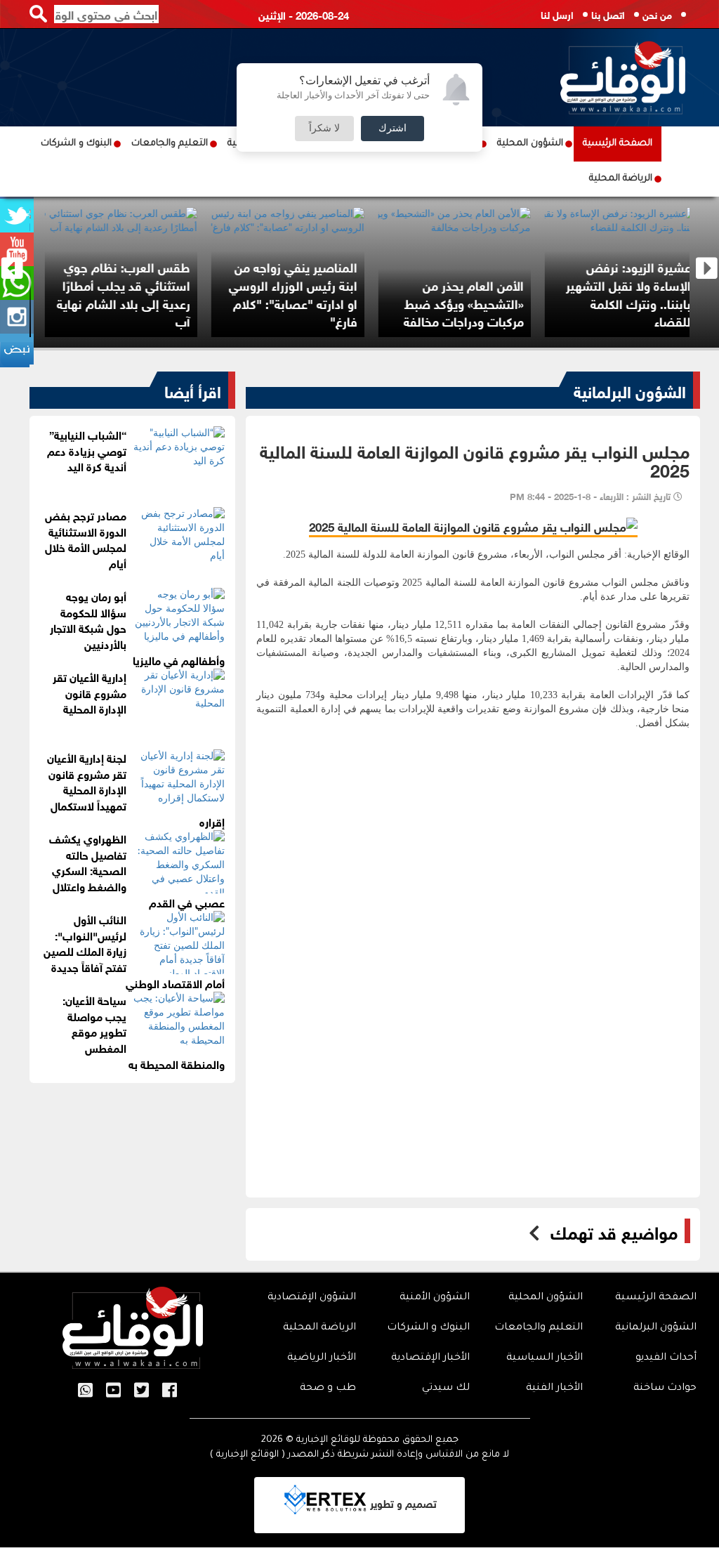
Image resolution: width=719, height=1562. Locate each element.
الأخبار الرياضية (321, 1358)
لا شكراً (324, 128)
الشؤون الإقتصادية (312, 1298)
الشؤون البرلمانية (630, 390)
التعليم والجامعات (169, 143)
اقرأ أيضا (192, 390)
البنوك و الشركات (76, 143)
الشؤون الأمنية (435, 1298)
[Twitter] (141, 1391)
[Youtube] (113, 1391)
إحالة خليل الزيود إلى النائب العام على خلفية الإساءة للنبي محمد (95, 302)
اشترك (392, 128)
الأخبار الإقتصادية (430, 1358)
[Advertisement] (473, 871)
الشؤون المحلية (530, 143)
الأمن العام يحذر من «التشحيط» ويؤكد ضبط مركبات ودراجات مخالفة (594, 302)
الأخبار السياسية (544, 1358)
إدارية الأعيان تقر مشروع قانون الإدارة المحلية (89, 692)
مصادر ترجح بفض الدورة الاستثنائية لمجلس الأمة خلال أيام (85, 538)
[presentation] (12, 268)
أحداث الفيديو (666, 1358)
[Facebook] (169, 1391)
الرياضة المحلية (620, 178)
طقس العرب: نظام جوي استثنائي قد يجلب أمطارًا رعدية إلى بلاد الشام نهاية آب (254, 293)
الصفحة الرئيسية (617, 143)
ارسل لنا (557, 13)
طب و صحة (328, 1388)
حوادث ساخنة (665, 1388)
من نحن (657, 13)
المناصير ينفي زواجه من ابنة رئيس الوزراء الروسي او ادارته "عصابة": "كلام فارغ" (424, 293)
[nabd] (17, 350)
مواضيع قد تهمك (614, 1231)
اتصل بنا (608, 13)
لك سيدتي (446, 1388)
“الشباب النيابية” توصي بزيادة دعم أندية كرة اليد (86, 449)
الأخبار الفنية (554, 1388)
